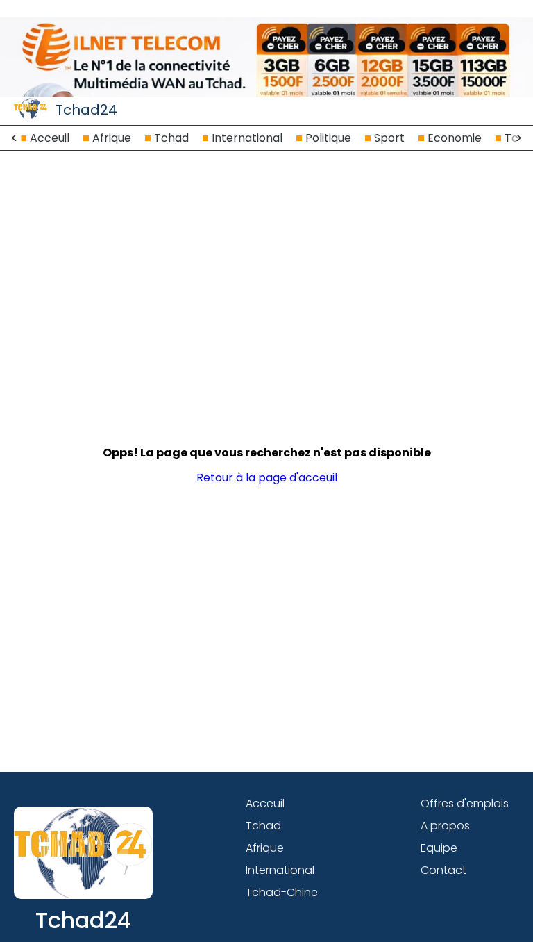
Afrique (111, 138)
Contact (443, 870)
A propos (445, 826)
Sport (389, 138)
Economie (455, 138)
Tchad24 (86, 109)
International (247, 138)
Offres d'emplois (465, 803)
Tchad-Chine (282, 892)
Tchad (171, 138)
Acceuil (49, 138)
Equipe (439, 848)
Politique (328, 138)
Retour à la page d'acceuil (266, 478)
